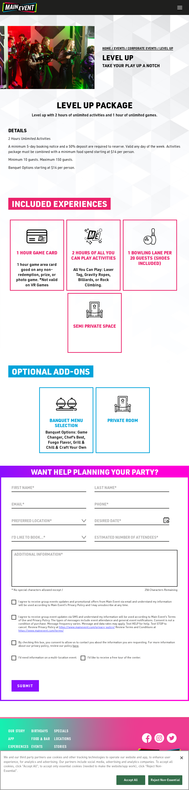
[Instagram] (159, 738)
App (11, 738)
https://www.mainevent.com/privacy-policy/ (87, 627)
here (76, 645)
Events (119, 48)
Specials (61, 731)
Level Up (166, 48)
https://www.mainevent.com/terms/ (41, 630)
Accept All (131, 780)
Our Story (14, 731)
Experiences (14, 746)
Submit (25, 685)
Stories (60, 746)
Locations (62, 738)
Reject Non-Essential (165, 780)
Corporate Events (142, 48)
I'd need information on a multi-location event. (47, 657)
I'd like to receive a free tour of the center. (114, 657)
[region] (94, 770)
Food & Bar (37, 738)
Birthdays (37, 731)
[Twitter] (172, 738)
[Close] (182, 758)
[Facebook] (147, 738)
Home (106, 48)
